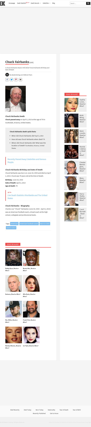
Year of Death (64, 410)
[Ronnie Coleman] (71, 152)
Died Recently (14, 410)
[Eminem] (13, 283)
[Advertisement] (45, 29)
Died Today (27, 410)
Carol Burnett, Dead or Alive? (83, 213)
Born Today (39, 410)
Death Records (35, 3)
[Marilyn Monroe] (13, 335)
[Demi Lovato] (71, 136)
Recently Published (39, 413)
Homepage (12, 3)
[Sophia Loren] (71, 105)
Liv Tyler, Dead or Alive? (30, 346)
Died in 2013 (11, 228)
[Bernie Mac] (31, 257)
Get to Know (54, 413)
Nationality (51, 410)
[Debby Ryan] (13, 257)
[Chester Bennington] (71, 168)
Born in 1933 (44, 223)
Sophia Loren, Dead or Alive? (83, 102)
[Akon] (71, 183)
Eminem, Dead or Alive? (12, 294)
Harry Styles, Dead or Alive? (83, 197)
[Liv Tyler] (31, 335)
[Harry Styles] (71, 199)
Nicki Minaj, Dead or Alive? (83, 118)
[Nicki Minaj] (71, 121)
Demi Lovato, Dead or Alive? (83, 134)
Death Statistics (21, 3)
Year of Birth (77, 410)
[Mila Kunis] (31, 283)
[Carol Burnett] (71, 215)
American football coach (29, 223)
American (14, 223)
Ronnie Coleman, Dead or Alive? (83, 150)
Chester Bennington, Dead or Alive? (83, 166)
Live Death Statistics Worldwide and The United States (27, 196)
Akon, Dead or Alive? (83, 180)
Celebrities (46, 3)
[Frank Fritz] (31, 309)
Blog (53, 3)
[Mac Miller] (13, 309)
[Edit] (32, 62)
